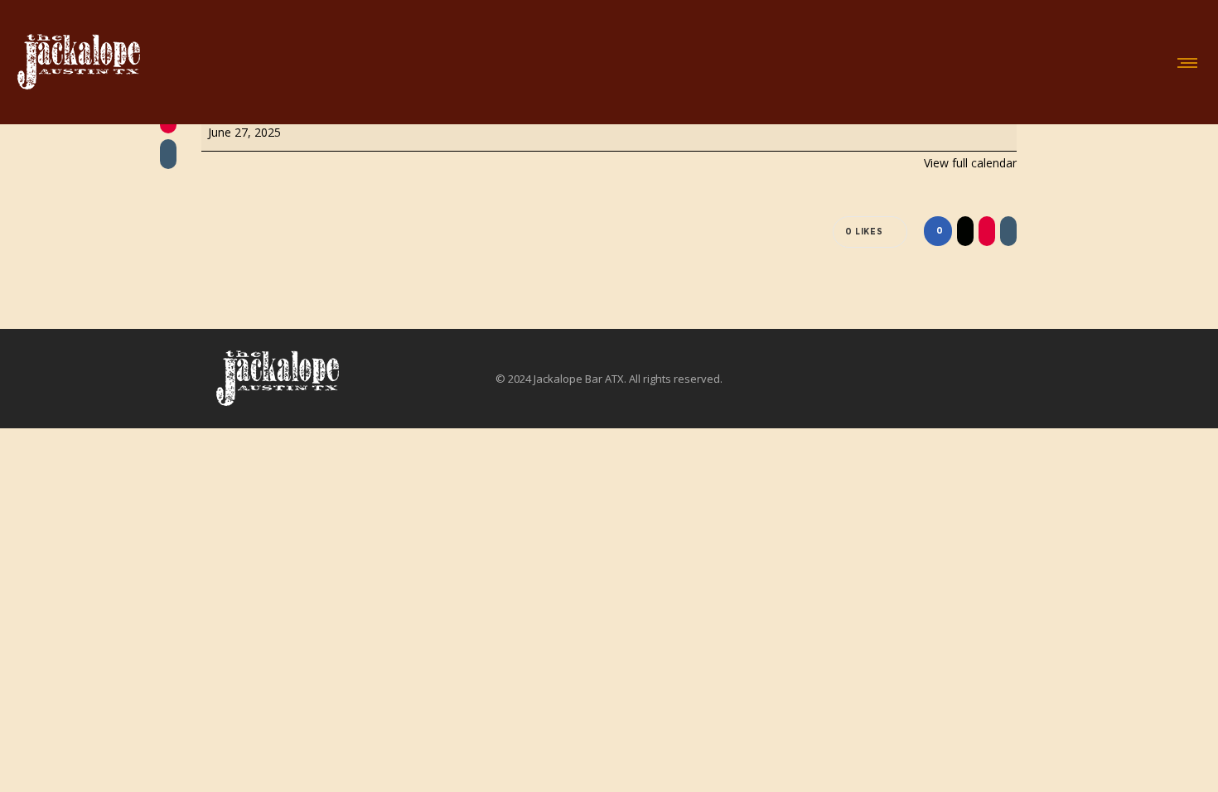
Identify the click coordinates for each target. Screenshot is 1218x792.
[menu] (1184, 62)
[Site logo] (79, 62)
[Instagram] (1098, 378)
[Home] (277, 378)
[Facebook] (1086, 378)
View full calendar (970, 163)
